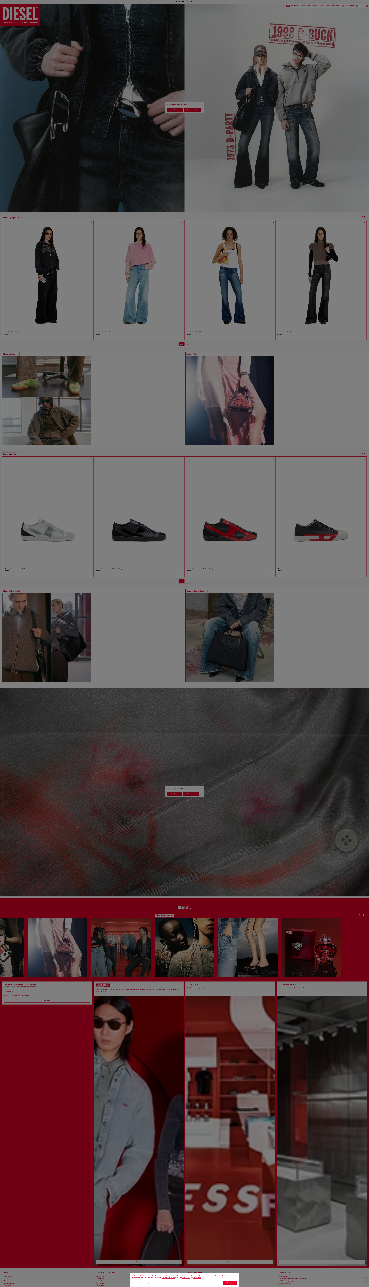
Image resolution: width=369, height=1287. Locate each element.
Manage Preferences (168, 1277)
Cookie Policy (197, 1277)
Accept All (230, 1283)
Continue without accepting (140, 1283)
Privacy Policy (186, 1277)
